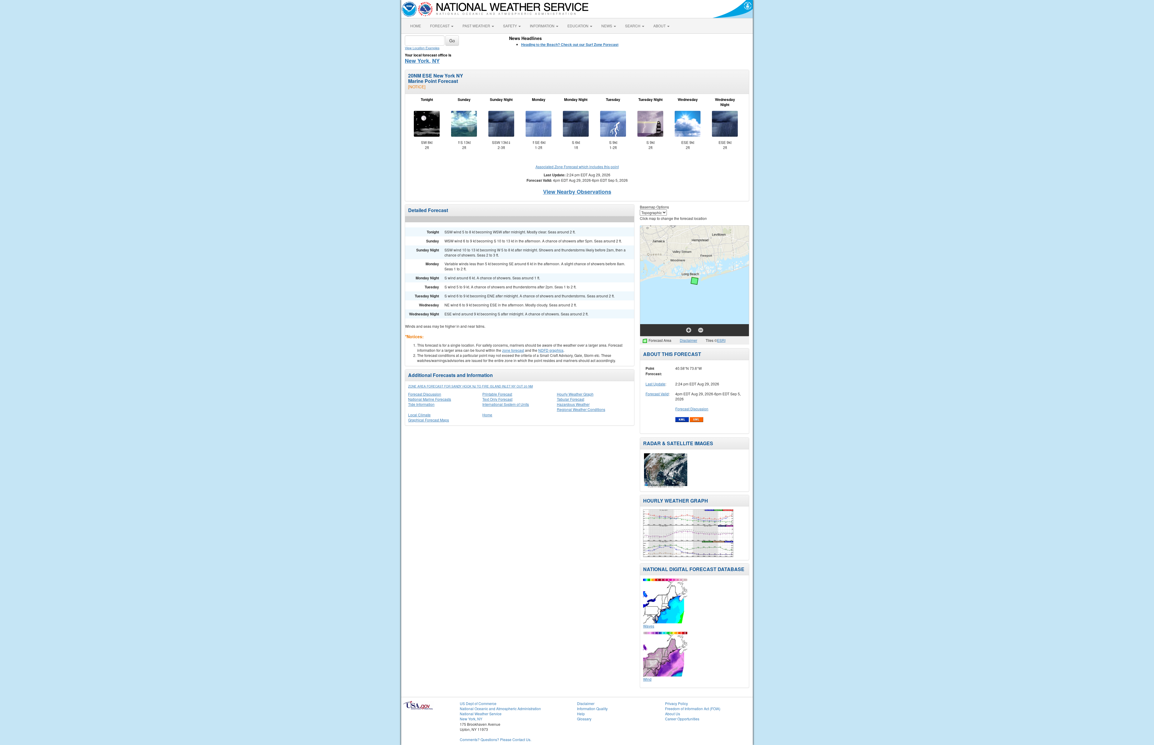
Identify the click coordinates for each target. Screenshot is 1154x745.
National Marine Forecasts (429, 399)
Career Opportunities (682, 718)
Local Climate (419, 414)
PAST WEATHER (477, 25)
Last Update (655, 383)
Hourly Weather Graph (575, 394)
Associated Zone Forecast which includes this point (577, 166)
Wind (647, 679)
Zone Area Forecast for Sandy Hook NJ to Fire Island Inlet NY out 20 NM (470, 386)
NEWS (607, 25)
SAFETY (510, 25)
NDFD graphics (550, 350)
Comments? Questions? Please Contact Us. (495, 739)
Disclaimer (688, 340)
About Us (672, 713)
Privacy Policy (676, 703)
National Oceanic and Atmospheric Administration (500, 708)
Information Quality (592, 708)
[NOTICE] (417, 87)
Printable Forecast (497, 394)
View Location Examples (422, 48)
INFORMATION (542, 25)
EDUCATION (578, 25)
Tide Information (421, 404)
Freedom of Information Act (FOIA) (692, 708)
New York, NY (422, 61)
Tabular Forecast (570, 399)
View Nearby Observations (577, 192)
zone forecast (513, 350)
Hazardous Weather (573, 404)
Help (581, 713)
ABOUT (660, 25)
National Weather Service (481, 713)
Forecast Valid (657, 393)
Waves (648, 625)
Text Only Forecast (497, 399)
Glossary (584, 718)
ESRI (721, 340)
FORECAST (440, 25)
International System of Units (505, 404)
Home (487, 414)
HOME (415, 25)
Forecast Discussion (424, 394)
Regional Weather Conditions (581, 409)
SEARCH (633, 25)
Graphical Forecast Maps (428, 419)
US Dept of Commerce (478, 703)
